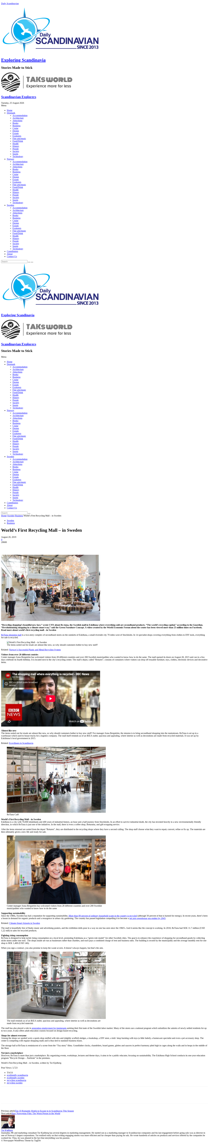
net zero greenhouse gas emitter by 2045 (147, 918)
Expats (16, 133)
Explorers (17, 136)
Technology (18, 156)
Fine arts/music (19, 138)
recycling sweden (14, 1083)
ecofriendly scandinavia (17, 1075)
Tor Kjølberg (7, 1130)
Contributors (12, 251)
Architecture (18, 118)
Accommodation (20, 115)
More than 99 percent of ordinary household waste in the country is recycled (102, 916)
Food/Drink (18, 141)
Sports (15, 154)
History (16, 146)
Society (16, 151)
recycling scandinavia (16, 1080)
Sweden (10, 205)
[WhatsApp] (36, 546)
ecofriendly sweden (15, 1077)
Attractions (17, 120)
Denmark (11, 113)
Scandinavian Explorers (18, 97)
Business (16, 125)
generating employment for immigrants (49, 1028)
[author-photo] (8, 1127)
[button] (104, 105)
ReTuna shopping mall (11, 635)
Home (9, 110)
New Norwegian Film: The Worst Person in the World (36, 1113)
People (16, 149)
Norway (10, 159)
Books (15, 123)
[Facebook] (6, 546)
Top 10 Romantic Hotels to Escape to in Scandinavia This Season (44, 1111)
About (10, 254)
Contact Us (12, 256)
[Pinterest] (26, 546)
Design (16, 131)
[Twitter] (16, 546)
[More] (47, 546)
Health (15, 143)
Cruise (15, 128)
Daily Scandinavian (10, 3)
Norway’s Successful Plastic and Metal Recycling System (35, 649)
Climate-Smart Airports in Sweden (24, 923)
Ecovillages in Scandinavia (21, 743)
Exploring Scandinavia (23, 60)
